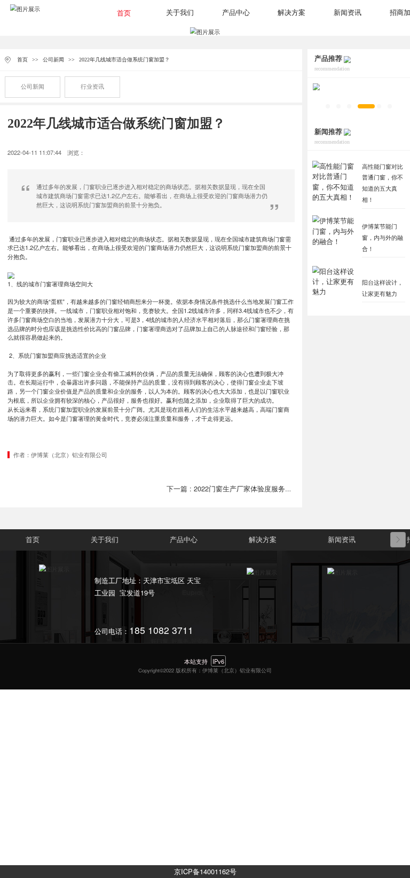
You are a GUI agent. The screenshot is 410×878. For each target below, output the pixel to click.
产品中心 (236, 13)
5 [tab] (379, 106)
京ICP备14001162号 (205, 871)
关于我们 (180, 13)
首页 (124, 13)
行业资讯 (92, 86)
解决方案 (291, 13)
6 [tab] (390, 106)
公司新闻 (53, 59)
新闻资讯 (347, 13)
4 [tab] (366, 106)
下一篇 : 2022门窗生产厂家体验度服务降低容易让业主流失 (257, 488)
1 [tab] (328, 106)
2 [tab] (338, 106)
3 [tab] (349, 106)
